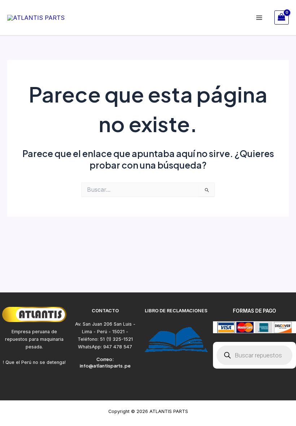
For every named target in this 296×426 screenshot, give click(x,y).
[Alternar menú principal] (259, 17)
